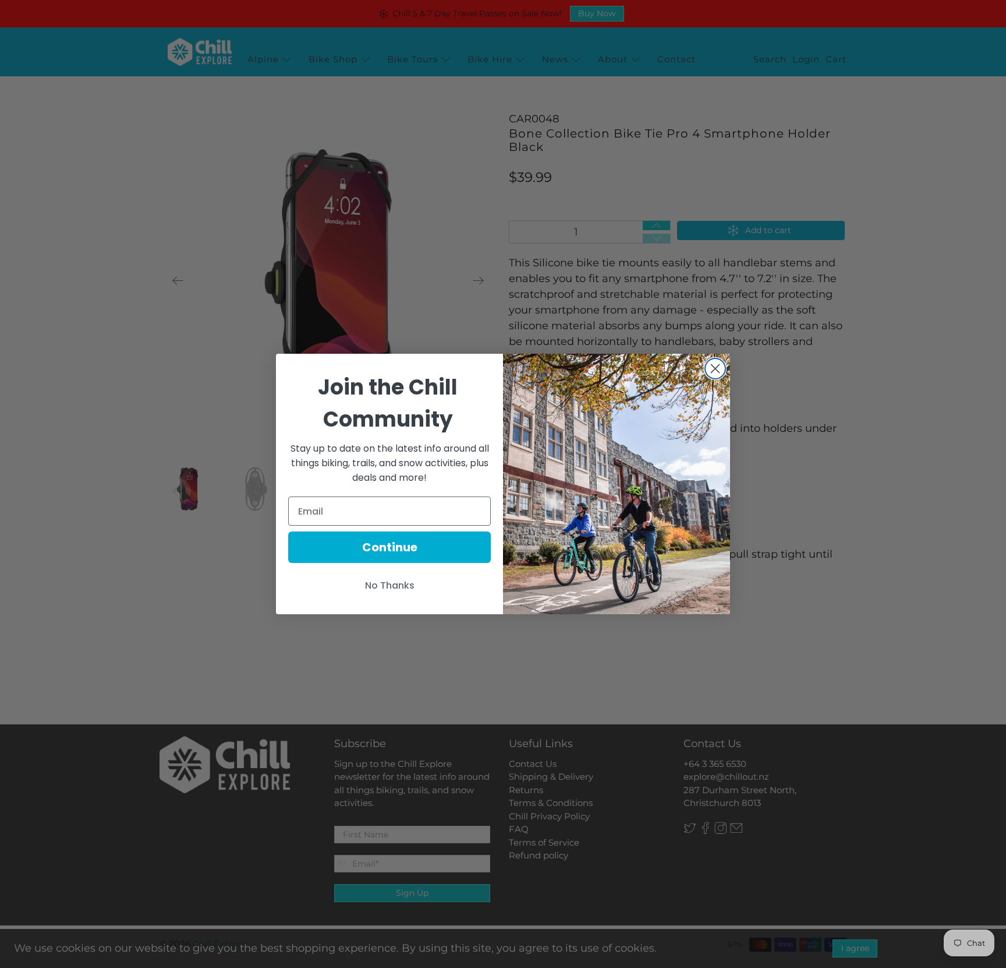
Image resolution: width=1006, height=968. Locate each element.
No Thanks (390, 585)
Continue (389, 547)
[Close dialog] (715, 368)
